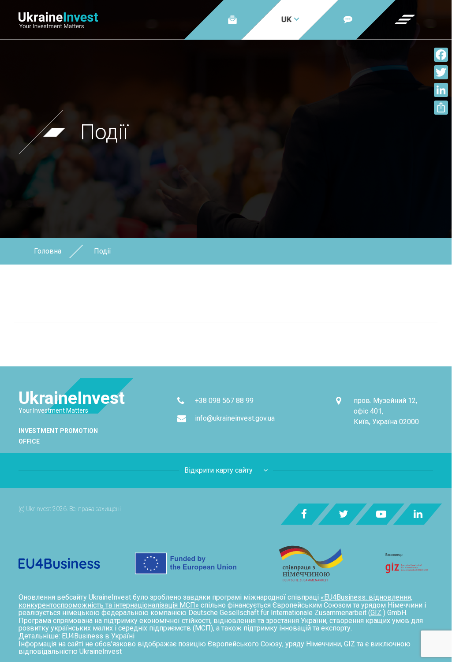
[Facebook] (441, 54)
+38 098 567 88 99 (224, 400)
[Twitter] (441, 72)
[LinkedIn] (441, 90)
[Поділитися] (441, 107)
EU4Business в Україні (98, 636)
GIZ (375, 612)
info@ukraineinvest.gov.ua (235, 418)
